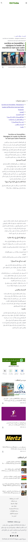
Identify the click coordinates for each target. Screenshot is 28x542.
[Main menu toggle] (26, 3)
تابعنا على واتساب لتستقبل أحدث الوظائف (11, 361)
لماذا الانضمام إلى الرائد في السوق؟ (15, 117)
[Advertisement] (14, 20)
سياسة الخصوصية (14, 509)
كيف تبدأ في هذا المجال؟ (17, 122)
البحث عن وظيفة (14, 499)
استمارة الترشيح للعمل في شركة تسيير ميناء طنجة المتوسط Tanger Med (11, 484)
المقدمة (22, 112)
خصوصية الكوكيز (14, 513)
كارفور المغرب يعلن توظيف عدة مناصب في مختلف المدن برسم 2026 (11, 469)
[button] (1, 3)
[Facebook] (17, 535)
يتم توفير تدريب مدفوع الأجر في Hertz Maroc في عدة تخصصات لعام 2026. (14, 448)
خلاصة (22, 127)
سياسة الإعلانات (14, 511)
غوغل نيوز (14, 506)
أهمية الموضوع (20, 115)
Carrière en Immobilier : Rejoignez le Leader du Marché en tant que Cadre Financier (12, 107)
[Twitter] (13, 535)
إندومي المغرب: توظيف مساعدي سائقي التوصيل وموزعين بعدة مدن (12, 477)
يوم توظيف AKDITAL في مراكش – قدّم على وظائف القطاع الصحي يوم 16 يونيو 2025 (15, 399)
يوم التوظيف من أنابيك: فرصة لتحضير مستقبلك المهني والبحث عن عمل (16, 424)
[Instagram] (10, 535)
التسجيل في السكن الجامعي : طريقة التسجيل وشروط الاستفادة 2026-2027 (11, 492)
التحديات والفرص (19, 125)
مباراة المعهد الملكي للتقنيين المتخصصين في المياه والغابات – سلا (11, 462)
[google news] (15, 535)
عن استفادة (14, 501)
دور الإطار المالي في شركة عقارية (16, 120)
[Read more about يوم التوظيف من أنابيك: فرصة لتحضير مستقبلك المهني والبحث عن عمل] (13, 414)
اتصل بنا (14, 516)
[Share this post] (2, 67)
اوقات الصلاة (14, 504)
